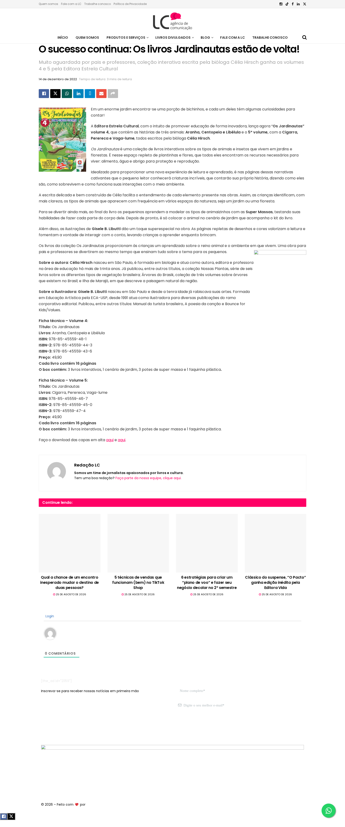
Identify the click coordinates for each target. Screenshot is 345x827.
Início (63, 37)
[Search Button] (304, 37)
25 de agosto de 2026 (70, 594)
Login (49, 616)
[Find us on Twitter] (304, 4)
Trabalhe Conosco (270, 37)
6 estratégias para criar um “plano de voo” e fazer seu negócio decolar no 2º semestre (207, 583)
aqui (110, 440)
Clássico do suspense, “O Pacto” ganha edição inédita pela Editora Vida (275, 583)
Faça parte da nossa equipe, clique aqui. (148, 478)
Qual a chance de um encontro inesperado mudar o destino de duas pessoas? (69, 583)
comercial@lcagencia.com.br (113, 727)
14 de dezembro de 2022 (58, 79)
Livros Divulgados (173, 37)
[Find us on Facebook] (293, 4)
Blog (205, 37)
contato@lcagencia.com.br (63, 727)
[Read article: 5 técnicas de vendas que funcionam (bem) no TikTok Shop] (138, 543)
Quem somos (48, 4)
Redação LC (87, 465)
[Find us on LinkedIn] (298, 4)
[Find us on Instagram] (281, 4)
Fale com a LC (71, 4)
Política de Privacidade (130, 4)
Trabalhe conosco (97, 4)
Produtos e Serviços (126, 37)
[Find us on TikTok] (287, 4)
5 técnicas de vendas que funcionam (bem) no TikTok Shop (138, 583)
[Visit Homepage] (172, 20)
